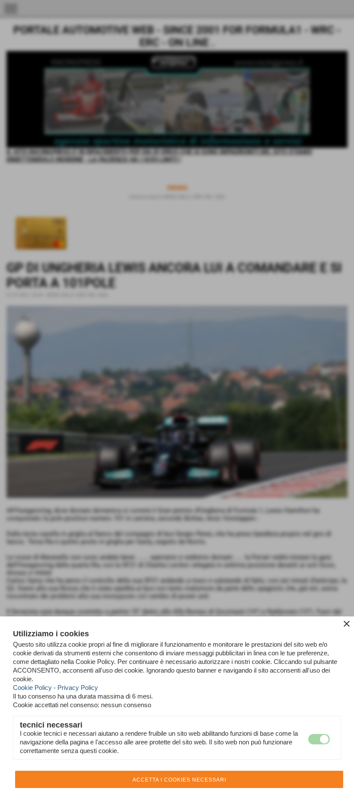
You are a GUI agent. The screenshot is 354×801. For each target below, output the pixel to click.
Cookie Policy (32, 687)
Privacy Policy (77, 687)
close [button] (346, 624)
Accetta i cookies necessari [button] (179, 780)
